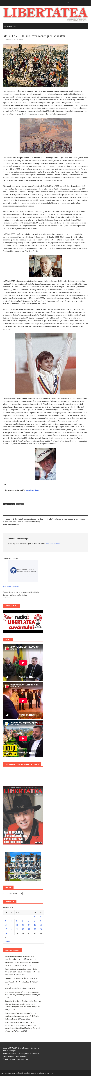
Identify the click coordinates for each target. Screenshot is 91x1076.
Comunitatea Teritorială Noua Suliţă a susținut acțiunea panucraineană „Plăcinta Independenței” (22, 1016)
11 (11, 925)
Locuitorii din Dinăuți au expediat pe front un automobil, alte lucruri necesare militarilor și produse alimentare (23, 522)
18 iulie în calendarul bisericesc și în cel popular (65, 519)
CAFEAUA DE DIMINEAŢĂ (15, 978)
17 (6, 929)
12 (17, 925)
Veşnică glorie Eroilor (14, 988)
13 (23, 925)
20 (23, 929)
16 (41, 925)
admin (21, 39)
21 (29, 929)
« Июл (7, 941)
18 (11, 929)
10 (6, 925)
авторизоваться (53, 543)
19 (17, 929)
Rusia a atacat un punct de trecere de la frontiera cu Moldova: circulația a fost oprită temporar (23, 972)
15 (35, 925)
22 (35, 929)
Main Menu (11, 26)
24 (6, 933)
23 (41, 929)
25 (11, 933)
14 (29, 925)
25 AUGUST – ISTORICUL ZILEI (17, 982)
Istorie (19, 504)
